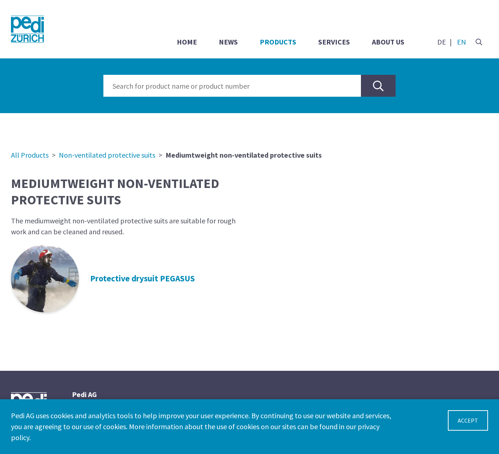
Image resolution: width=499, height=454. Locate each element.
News (228, 41)
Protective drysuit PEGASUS (142, 278)
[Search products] (378, 86)
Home (187, 41)
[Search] (479, 42)
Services (334, 41)
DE (441, 41)
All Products (30, 154)
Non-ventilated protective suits (107, 154)
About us (388, 41)
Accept (468, 420)
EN (461, 41)
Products (278, 41)
